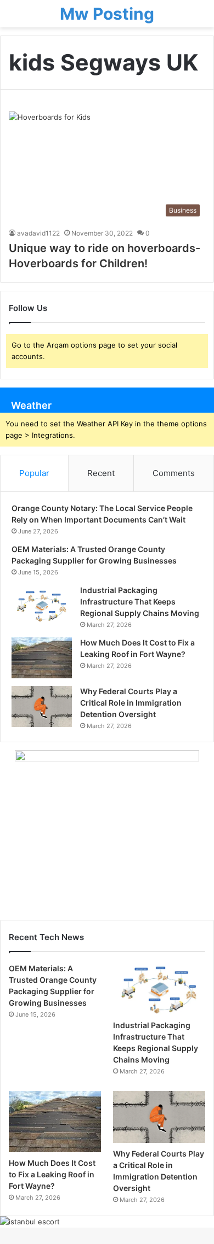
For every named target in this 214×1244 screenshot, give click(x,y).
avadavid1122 (38, 233)
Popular (34, 473)
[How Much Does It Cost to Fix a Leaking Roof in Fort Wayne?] (42, 657)
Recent (101, 473)
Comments (174, 473)
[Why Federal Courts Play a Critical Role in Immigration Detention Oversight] (42, 706)
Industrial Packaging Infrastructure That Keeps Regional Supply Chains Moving (139, 601)
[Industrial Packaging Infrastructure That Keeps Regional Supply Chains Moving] (42, 605)
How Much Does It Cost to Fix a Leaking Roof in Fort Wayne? (52, 1174)
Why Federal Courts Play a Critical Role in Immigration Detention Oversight (131, 702)
